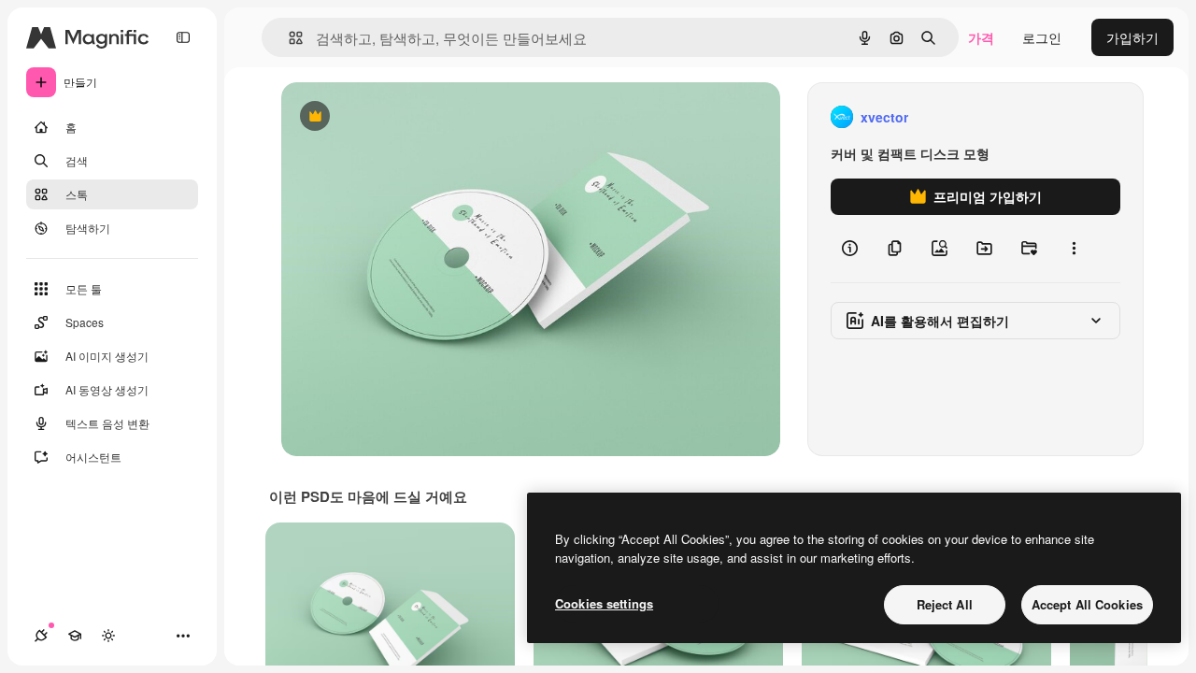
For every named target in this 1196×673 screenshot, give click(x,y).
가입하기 (1132, 37)
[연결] (41, 636)
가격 (981, 37)
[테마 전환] (108, 636)
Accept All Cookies (1087, 604)
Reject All (945, 604)
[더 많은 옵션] (1073, 248)
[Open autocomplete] (288, 38)
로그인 (1041, 37)
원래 (389, 117)
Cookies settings (604, 603)
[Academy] (75, 636)
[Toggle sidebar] (183, 37)
